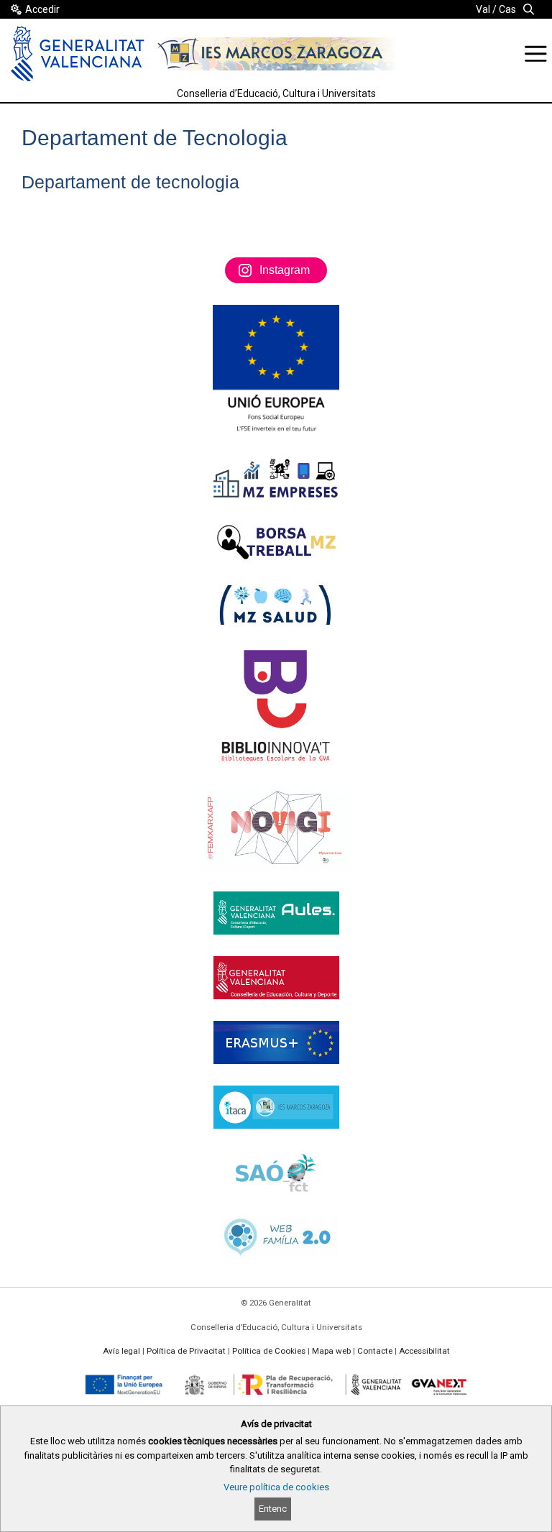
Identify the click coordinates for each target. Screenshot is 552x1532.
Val (483, 9)
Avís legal (121, 1351)
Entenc (273, 1508)
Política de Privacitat (186, 1351)
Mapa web (331, 1351)
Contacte (374, 1351)
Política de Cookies (268, 1351)
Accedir (42, 9)
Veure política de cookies (276, 1487)
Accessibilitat (424, 1351)
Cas (507, 9)
